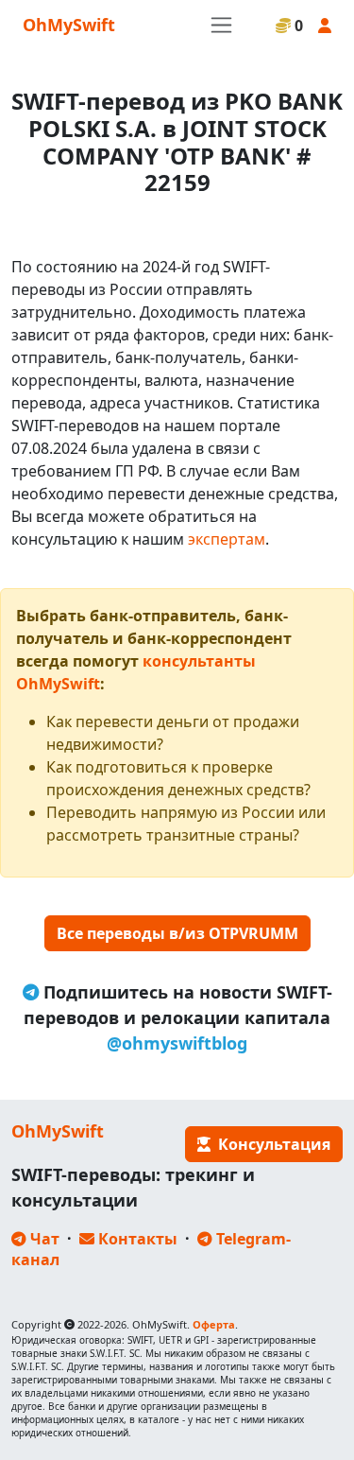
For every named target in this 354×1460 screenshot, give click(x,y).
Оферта (214, 1324)
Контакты (135, 1238)
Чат (42, 1238)
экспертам (226, 539)
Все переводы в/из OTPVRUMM (177, 933)
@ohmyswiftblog (177, 1043)
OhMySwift (69, 24)
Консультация (270, 1144)
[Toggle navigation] (221, 25)
